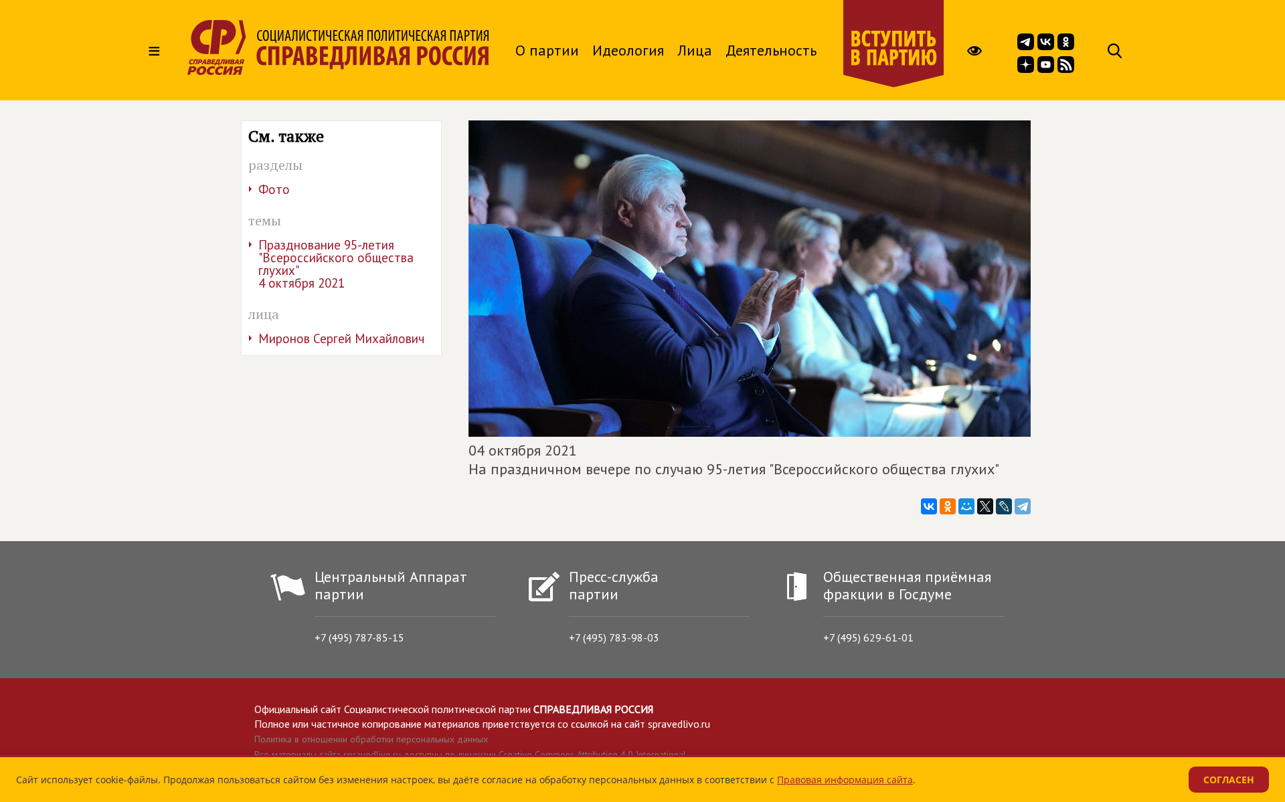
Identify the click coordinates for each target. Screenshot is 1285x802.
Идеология (628, 50)
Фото (274, 189)
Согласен (1228, 779)
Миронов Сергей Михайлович (341, 338)
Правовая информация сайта (845, 779)
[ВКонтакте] (929, 506)
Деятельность (771, 50)
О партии (547, 50)
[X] (985, 506)
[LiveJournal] (1004, 506)
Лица (694, 50)
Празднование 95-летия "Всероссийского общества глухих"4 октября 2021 (336, 264)
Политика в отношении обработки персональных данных (371, 739)
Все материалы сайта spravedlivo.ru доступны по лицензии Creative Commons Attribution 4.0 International (470, 754)
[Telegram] (1023, 506)
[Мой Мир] (966, 506)
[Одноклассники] (948, 506)
